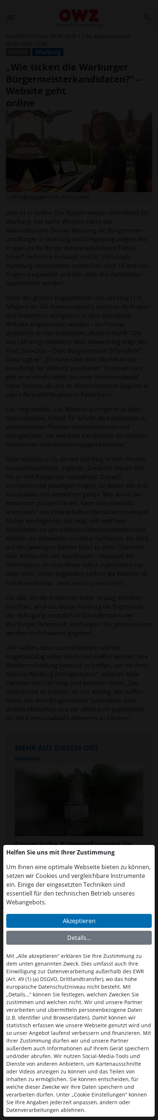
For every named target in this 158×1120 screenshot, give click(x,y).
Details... (79, 938)
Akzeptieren (79, 921)
